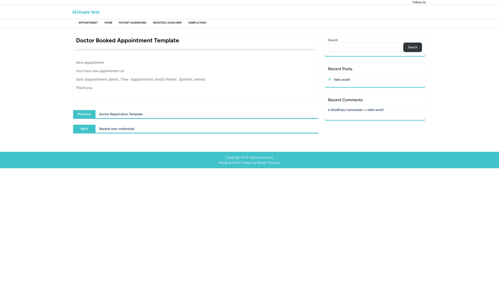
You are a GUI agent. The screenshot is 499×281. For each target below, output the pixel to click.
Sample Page (197, 22)
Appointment (88, 22)
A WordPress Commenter (345, 110)
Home (108, 22)
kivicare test (86, 12)
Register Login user (167, 22)
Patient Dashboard (132, 22)
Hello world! (342, 80)
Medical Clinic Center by (249, 163)
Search (333, 40)
